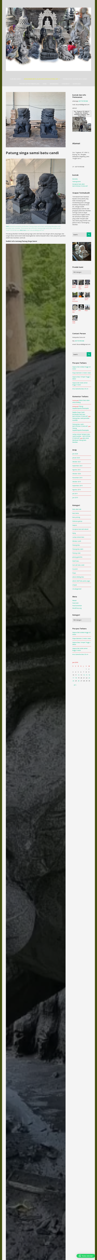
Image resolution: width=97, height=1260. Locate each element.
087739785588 (83, 101)
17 (73, 678)
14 (84, 675)
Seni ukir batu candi (78, 565)
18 (76, 678)
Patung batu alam (77, 549)
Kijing (74, 533)
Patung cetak (76, 553)
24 (73, 681)
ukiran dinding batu (78, 577)
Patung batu (76, 545)
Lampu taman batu (78, 537)
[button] (86, 1256)
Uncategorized (76, 589)
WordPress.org (76, 608)
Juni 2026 (75, 454)
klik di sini (23, 230)
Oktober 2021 (76, 462)
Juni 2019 (75, 497)
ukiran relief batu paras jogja (81, 581)
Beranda (75, 179)
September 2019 (77, 485)
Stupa (74, 573)
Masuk (74, 600)
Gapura (74, 525)
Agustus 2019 (76, 489)
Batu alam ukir (76, 509)
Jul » (75, 685)
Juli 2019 (74, 493)
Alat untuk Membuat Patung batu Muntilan (80, 440)
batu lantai (75, 513)
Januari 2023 (76, 458)
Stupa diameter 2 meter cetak (81, 373)
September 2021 (77, 466)
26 (78, 681)
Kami (7, 226)
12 (78, 675)
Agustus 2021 (76, 470)
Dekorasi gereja (77, 521)
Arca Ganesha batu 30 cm (80, 389)
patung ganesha (77, 557)
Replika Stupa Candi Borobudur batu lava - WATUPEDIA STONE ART (80, 414)
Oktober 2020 (76, 474)
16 (89, 675)
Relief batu (75, 561)
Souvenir (75, 569)
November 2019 (77, 478)
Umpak (74, 585)
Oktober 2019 (76, 482)
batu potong (76, 517)
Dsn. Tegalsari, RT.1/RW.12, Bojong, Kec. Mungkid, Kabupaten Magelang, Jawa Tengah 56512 (82, 114)
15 (86, 675)
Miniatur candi (76, 541)
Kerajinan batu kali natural (80, 529)
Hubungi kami (76, 181)
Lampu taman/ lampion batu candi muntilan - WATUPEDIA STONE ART (81, 436)
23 (89, 678)
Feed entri (75, 603)
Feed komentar (77, 605)
